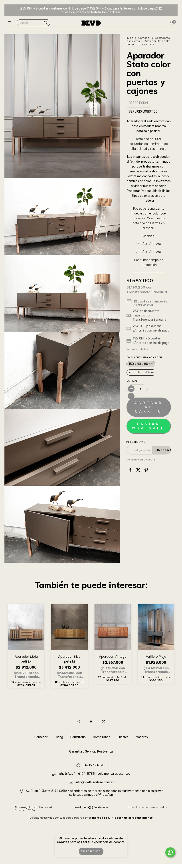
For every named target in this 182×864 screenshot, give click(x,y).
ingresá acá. (101, 817)
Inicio (130, 37)
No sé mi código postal (141, 459)
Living (59, 737)
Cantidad (132, 381)
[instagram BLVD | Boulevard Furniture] (78, 722)
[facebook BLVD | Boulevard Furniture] (91, 722)
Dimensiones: (144, 357)
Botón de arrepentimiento (134, 817)
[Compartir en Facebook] (130, 470)
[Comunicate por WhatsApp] (170, 852)
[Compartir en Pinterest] (146, 470)
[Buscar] (45, 23)
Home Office (101, 737)
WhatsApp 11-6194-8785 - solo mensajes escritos (94, 774)
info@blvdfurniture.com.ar (94, 782)
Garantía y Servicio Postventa (91, 751)
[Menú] (10, 23)
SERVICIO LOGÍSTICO (143, 111)
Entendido (91, 851)
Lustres (123, 737)
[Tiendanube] (91, 808)
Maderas (142, 737)
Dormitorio (78, 737)
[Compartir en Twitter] (138, 470)
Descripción (138, 103)
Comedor (144, 37)
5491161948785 (94, 765)
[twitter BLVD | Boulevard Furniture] (104, 722)
